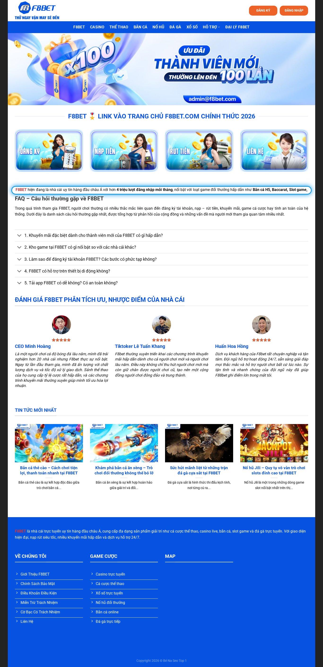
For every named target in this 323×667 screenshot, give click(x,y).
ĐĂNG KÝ (263, 10)
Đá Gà (175, 27)
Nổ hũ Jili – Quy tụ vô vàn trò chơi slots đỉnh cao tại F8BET (274, 470)
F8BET (79, 27)
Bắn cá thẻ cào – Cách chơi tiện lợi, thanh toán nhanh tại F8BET (49, 470)
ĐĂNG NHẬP (294, 10)
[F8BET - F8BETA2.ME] (43, 10)
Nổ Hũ (158, 27)
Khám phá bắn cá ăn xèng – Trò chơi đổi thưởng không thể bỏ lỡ (124, 470)
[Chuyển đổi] (19, 236)
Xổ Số (192, 27)
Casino (97, 27)
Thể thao (118, 27)
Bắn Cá (141, 27)
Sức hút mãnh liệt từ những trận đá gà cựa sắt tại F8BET (199, 470)
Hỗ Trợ (210, 27)
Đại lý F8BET (237, 27)
